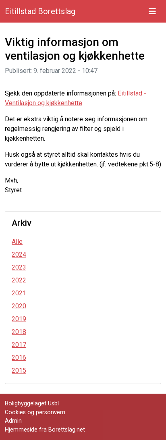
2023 (19, 267)
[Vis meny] (152, 11)
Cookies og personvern (35, 412)
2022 (19, 280)
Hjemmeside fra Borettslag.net (45, 429)
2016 (19, 357)
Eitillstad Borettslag (40, 11)
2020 (19, 306)
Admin (13, 420)
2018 (19, 332)
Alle (17, 241)
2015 (19, 370)
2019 (19, 319)
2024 (19, 254)
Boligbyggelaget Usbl (32, 403)
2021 (19, 293)
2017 (19, 345)
